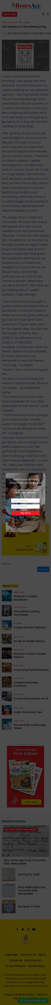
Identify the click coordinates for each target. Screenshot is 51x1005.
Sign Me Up (25, 513)
